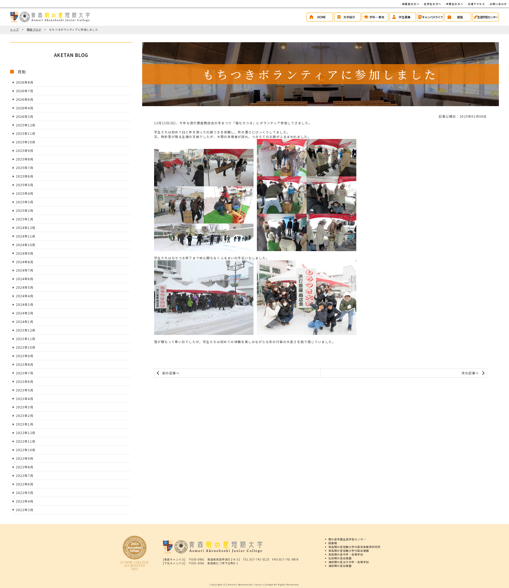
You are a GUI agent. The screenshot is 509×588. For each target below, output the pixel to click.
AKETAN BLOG (71, 55)
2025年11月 (26, 133)
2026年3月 (24, 116)
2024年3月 (24, 304)
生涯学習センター (487, 17)
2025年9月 (24, 150)
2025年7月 (24, 167)
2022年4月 (24, 501)
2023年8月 (24, 364)
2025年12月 (26, 125)
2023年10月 (26, 347)
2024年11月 (26, 236)
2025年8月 (24, 159)
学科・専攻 (376, 17)
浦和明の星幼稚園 (340, 566)
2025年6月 (24, 176)
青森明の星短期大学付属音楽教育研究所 (354, 547)
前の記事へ (171, 373)
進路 (460, 17)
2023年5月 (24, 390)
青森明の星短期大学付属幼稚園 (348, 551)
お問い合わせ (498, 4)
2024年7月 (24, 270)
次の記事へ (470, 373)
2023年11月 (26, 339)
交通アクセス (476, 4)
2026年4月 (24, 108)
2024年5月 (24, 287)
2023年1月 (24, 424)
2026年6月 (24, 99)
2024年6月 (24, 279)
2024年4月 (24, 296)
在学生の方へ (432, 4)
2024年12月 (26, 227)
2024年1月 (24, 321)
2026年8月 (24, 82)
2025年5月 (24, 185)
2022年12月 (26, 432)
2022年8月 (24, 467)
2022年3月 (24, 509)
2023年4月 (24, 398)
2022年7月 (24, 475)
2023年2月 (24, 415)
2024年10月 (26, 244)
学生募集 (405, 17)
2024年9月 (24, 253)
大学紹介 (349, 17)
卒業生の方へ (454, 4)
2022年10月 (26, 450)
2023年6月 (24, 381)
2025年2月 (24, 210)
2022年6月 (24, 484)
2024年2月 (24, 313)
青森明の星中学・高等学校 (345, 554)
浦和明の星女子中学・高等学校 (348, 562)
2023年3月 (24, 407)
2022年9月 (24, 458)
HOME (321, 17)
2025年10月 (26, 142)
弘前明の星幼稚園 (340, 558)
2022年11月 (26, 441)
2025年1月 (24, 219)
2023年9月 (24, 355)
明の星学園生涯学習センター (347, 539)
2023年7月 (24, 373)
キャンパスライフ (432, 17)
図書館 (332, 543)
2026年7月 (24, 90)
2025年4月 (24, 193)
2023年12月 (26, 330)
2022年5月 (24, 492)
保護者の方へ (410, 4)
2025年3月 (24, 202)
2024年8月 (24, 261)
